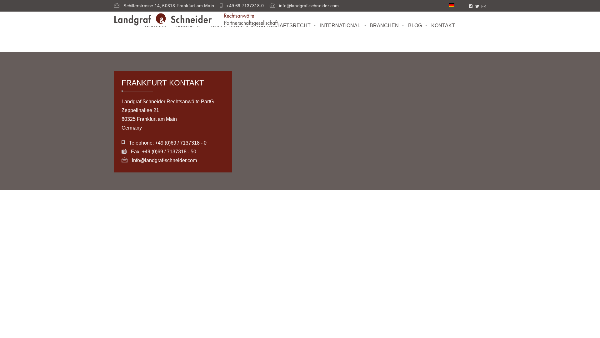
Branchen (384, 25)
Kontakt (443, 25)
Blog (415, 25)
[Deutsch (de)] (451, 4)
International (340, 25)
